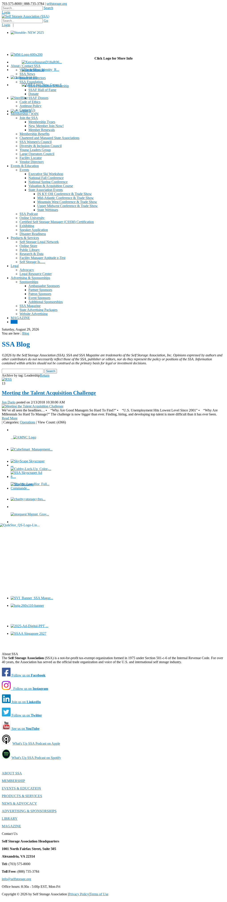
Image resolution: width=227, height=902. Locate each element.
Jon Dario (9, 402)
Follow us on (28, 675)
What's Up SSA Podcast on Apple (36, 743)
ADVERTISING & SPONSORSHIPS (29, 811)
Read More (10, 418)
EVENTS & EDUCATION (21, 788)
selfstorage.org (57, 4)
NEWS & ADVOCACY (19, 803)
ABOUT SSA (12, 773)
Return (44, 375)
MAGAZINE (11, 826)
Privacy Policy (78, 894)
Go (46, 20)
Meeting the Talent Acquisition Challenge (49, 393)
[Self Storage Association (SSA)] (25, 16)
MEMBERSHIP (13, 781)
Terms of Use (99, 894)
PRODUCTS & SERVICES (22, 796)
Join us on (26, 702)
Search (48, 8)
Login (6, 12)
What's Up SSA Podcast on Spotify (36, 758)
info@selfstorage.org (16, 879)
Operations (27, 422)
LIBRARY (10, 818)
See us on (25, 728)
